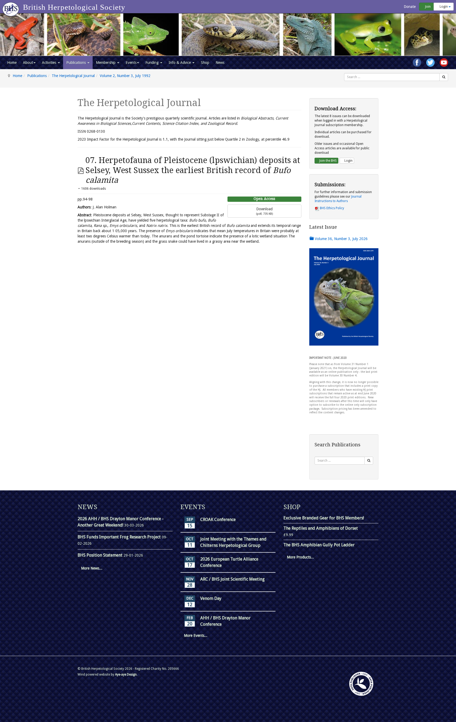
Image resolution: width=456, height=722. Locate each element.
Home (12, 62)
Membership (106, 62)
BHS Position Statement (101, 555)
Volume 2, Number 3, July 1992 (125, 76)
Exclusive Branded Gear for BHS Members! (323, 517)
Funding (152, 62)
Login (444, 6)
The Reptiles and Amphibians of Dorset (320, 528)
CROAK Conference (218, 519)
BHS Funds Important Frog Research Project (120, 536)
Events (131, 62)
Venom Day (210, 598)
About (28, 62)
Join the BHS (328, 160)
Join (427, 6)
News (220, 62)
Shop (205, 62)
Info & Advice (180, 62)
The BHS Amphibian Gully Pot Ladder (319, 544)
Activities (49, 62)
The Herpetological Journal (73, 76)
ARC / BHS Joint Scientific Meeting (232, 579)
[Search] (443, 77)
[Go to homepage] (11, 6)
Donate (409, 6)
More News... (91, 568)
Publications (76, 62)
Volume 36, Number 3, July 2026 (341, 239)
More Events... (195, 635)
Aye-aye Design (126, 674)
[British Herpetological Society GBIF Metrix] (361, 684)
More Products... (300, 557)
